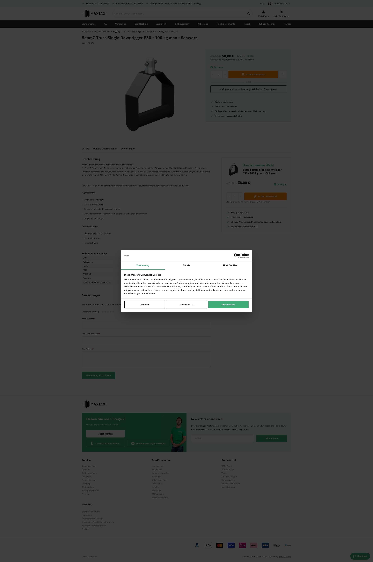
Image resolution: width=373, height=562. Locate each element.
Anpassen (185, 304)
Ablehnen (144, 304)
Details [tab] (186, 265)
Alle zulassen (228, 304)
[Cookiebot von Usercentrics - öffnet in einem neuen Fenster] (236, 256)
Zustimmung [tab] (142, 265)
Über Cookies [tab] (230, 265)
